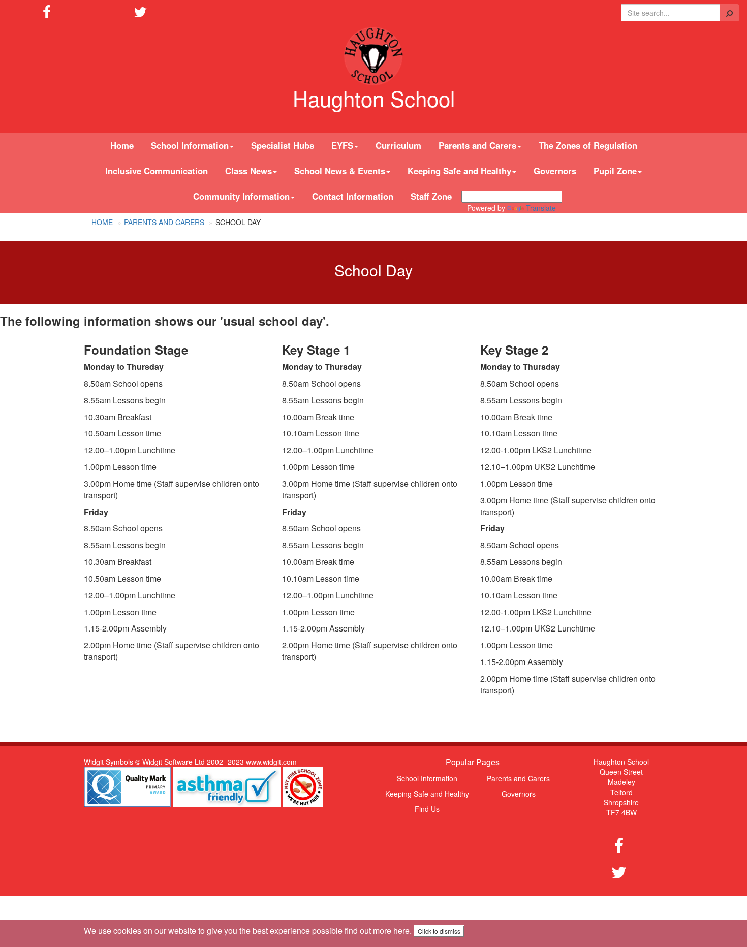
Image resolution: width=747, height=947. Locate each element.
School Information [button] (190, 145)
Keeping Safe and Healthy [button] (459, 171)
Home (122, 145)
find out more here (377, 930)
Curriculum (398, 145)
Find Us (427, 809)
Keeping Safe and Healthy (427, 793)
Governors (555, 171)
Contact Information (352, 196)
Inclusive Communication (156, 171)
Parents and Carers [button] (477, 145)
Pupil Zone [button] (615, 171)
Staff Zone (431, 196)
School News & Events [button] (339, 171)
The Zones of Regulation (588, 145)
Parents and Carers (164, 222)
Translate (541, 208)
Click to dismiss (439, 931)
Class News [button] (248, 171)
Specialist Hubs (282, 145)
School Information (427, 778)
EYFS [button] (342, 145)
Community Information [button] (241, 196)
